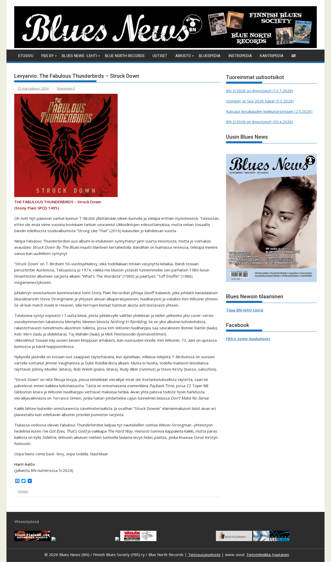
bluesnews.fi (66, 88)
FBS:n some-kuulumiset (248, 338)
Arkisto (183, 55)
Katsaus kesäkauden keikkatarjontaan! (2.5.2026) (269, 111)
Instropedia (240, 55)
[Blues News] (165, 46)
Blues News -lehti (79, 55)
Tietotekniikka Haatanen (267, 554)
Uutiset (160, 55)
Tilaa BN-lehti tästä (244, 310)
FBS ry (47, 55)
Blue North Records (125, 55)
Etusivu (25, 55)
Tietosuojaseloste (204, 554)
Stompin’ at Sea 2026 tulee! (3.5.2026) (260, 101)
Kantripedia (271, 55)
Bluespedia (209, 55)
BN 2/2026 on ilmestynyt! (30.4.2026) (259, 121)
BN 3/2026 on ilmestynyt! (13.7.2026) (259, 90)
